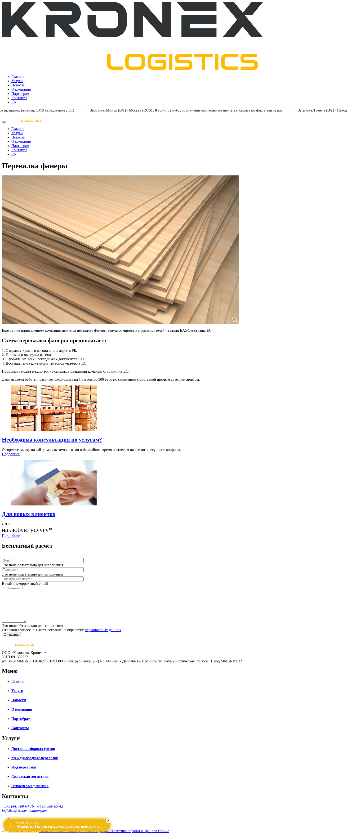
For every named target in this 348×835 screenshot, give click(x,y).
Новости (18, 85)
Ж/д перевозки (23, 767)
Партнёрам (20, 94)
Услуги (17, 81)
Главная (17, 77)
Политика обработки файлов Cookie (140, 831)
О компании (21, 89)
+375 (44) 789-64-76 (18, 806)
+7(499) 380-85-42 (48, 806)
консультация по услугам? (52, 440)
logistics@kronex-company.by (24, 810)
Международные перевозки (34, 758)
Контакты (19, 98)
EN (14, 102)
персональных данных (103, 630)
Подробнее (11, 454)
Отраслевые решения (30, 786)
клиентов (28, 514)
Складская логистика (30, 776)
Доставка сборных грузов (33, 749)
